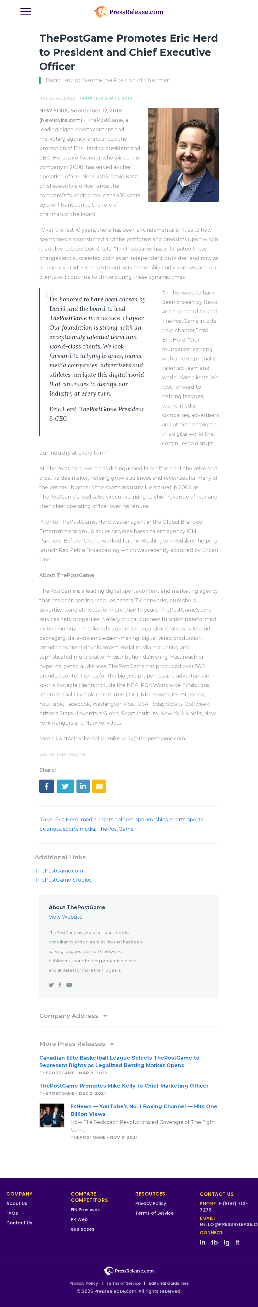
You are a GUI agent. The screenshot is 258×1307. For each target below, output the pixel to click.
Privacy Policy (150, 1203)
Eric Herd (67, 820)
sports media (79, 829)
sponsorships (152, 820)
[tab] (129, 1015)
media (88, 820)
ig (227, 1242)
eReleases (82, 1229)
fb (214, 1242)
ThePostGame (115, 829)
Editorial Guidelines (169, 1283)
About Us (16, 1203)
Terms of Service (154, 1213)
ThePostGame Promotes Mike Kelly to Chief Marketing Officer (124, 1086)
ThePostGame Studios (63, 880)
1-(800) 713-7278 (224, 1207)
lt (237, 1242)
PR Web (79, 1219)
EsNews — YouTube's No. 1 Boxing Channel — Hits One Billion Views (143, 1110)
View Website (65, 917)
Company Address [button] (69, 1015)
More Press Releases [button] (73, 1043)
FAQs (12, 1213)
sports (177, 820)
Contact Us (19, 1223)
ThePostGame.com (59, 871)
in (202, 1242)
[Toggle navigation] (25, 12)
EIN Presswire (85, 1210)
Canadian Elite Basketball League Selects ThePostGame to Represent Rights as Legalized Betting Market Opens (119, 1061)
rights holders (115, 820)
